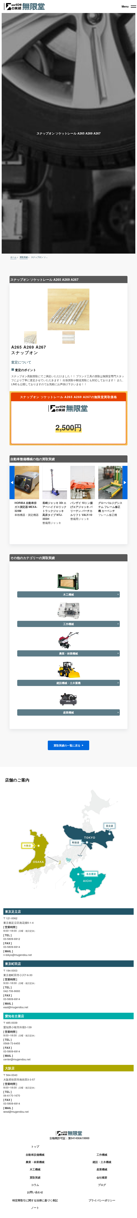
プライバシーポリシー (102, 1200)
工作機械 (102, 1155)
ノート (35, 1208)
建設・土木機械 (102, 1162)
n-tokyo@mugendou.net (17, 955)
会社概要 (102, 1177)
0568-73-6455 (11, 1043)
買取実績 (35, 1177)
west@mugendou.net (16, 1112)
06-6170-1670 (11, 1095)
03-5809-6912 (11, 939)
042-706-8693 (11, 991)
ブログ (102, 1185)
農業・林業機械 (35, 1162)
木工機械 (35, 1169)
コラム (35, 1185)
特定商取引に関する (35, 1200)
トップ (35, 1146)
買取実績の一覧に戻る (67, 745)
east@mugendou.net (15, 1007)
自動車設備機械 (35, 1155)
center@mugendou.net (16, 1059)
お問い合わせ (35, 1192)
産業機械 (102, 1169)
